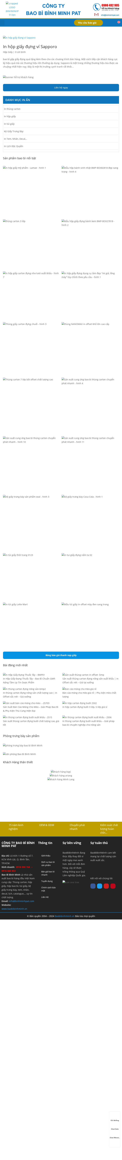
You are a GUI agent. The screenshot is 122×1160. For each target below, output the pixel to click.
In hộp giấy (10, 116)
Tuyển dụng (47, 881)
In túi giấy (9, 123)
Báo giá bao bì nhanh (47, 873)
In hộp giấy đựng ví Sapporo (30, 46)
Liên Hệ (44, 897)
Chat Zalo (115, 1129)
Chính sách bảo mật (48, 889)
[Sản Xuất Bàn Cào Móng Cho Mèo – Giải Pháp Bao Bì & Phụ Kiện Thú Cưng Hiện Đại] (26, 703)
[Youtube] (106, 886)
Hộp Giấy (8, 52)
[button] (2, 22)
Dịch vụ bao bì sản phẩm (48, 864)
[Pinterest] (112, 886)
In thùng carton (12, 108)
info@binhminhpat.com (21, 901)
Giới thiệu (45, 855)
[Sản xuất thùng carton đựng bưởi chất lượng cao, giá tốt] (27, 717)
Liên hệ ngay (61, 87)
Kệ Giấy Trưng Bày (13, 131)
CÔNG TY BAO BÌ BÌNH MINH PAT (18, 844)
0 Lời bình (20, 52)
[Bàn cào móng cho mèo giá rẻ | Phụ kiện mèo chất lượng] (79, 689)
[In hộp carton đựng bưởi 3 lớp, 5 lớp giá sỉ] (79, 703)
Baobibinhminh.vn (65, 916)
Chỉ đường (115, 1120)
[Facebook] (92, 886)
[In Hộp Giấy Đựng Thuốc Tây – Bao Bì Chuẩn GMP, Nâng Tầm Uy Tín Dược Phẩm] (24, 675)
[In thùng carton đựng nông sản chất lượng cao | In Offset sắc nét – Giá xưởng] (24, 689)
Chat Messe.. (115, 1137)
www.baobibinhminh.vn (14, 908)
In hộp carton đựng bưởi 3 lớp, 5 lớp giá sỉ (84, 706)
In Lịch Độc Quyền (13, 146)
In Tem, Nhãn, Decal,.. (15, 138)
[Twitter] (99, 886)
